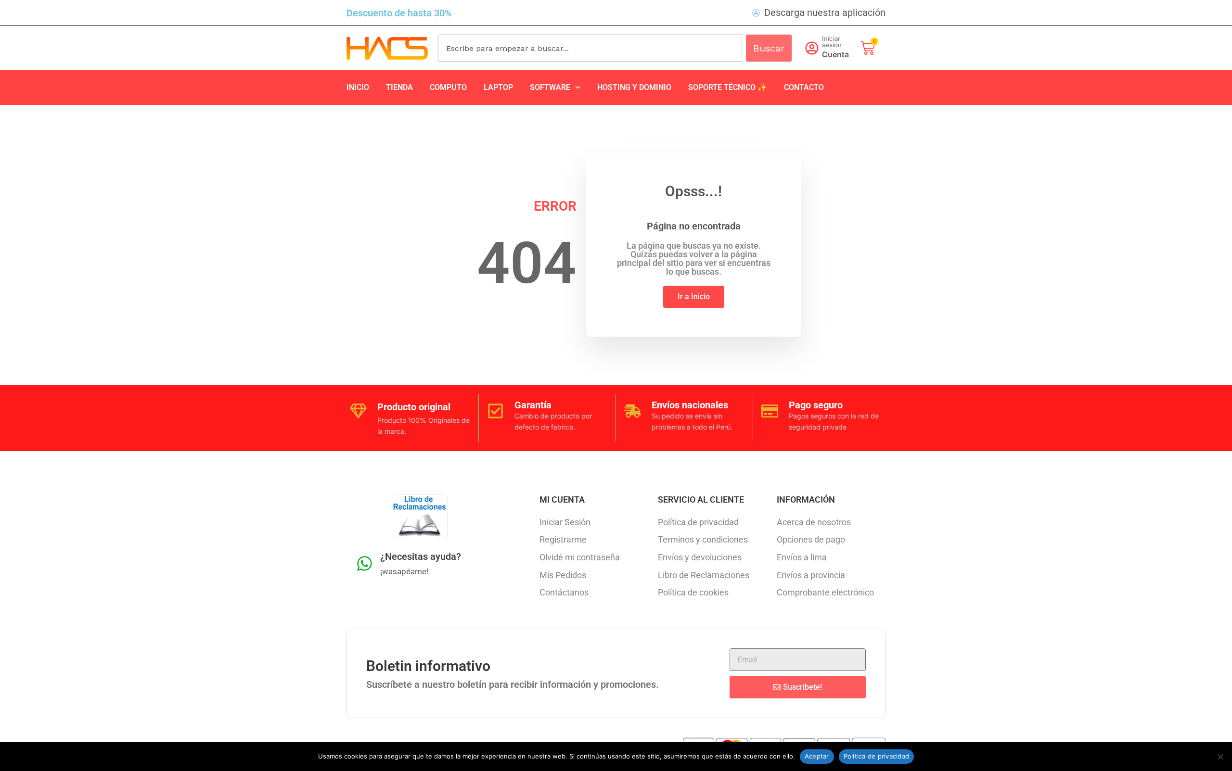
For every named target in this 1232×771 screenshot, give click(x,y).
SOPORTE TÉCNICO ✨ (727, 87)
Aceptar (817, 756)
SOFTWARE (550, 87)
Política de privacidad (877, 756)
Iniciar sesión (832, 42)
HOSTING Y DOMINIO (634, 87)
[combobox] (590, 48)
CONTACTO (804, 87)
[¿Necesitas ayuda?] (364, 563)
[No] (1220, 756)
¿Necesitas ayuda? (420, 556)
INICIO (357, 87)
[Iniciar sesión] (812, 48)
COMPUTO (448, 87)
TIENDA (399, 87)
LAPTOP (498, 87)
